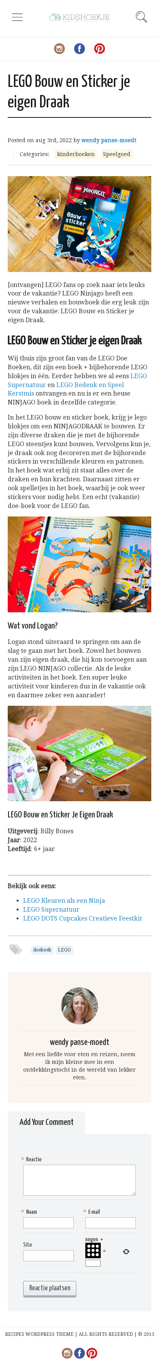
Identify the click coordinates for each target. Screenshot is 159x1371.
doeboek (42, 950)
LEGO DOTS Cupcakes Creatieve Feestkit (82, 918)
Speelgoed (116, 154)
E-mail (92, 1212)
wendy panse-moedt (108, 140)
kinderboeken (76, 154)
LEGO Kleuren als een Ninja (64, 900)
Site (27, 1245)
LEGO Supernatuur (51, 909)
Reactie (32, 1159)
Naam (30, 1212)
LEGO (64, 950)
